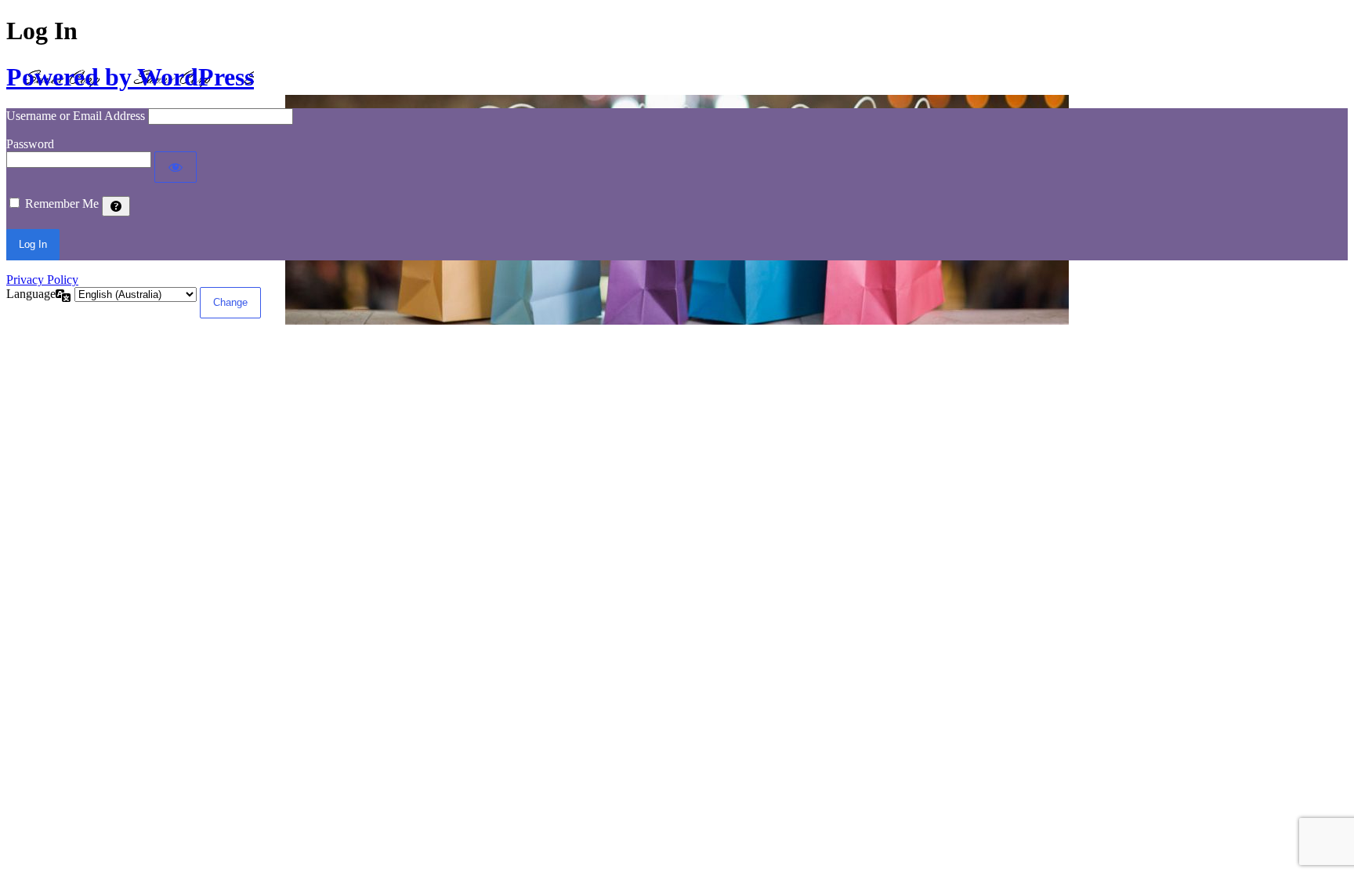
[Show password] (175, 167)
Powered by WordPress (130, 77)
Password (30, 144)
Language (31, 293)
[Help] (116, 206)
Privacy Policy (42, 279)
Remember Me (62, 203)
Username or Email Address (75, 115)
